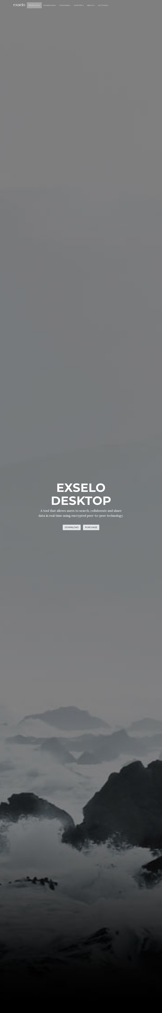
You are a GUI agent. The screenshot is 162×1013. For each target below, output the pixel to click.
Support (78, 5)
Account (102, 5)
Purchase (64, 5)
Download (49, 5)
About (90, 5)
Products (34, 5)
